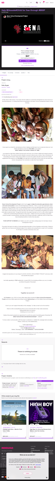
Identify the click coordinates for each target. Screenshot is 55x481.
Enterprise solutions (49, 453)
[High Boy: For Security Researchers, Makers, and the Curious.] (41, 412)
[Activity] (43, 2)
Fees (46, 448)
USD (31, 2)
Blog (32, 452)
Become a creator (49, 452)
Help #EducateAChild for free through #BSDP (23, 10)
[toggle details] (26, 438)
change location (33, 6)
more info (4, 87)
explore (34, 397)
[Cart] (40, 2)
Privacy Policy (5, 469)
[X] (4, 453)
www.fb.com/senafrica (30, 326)
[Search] (26, 2)
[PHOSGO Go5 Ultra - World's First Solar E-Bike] (14, 412)
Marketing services (49, 450)
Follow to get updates (42, 388)
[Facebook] (2, 453)
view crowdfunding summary (27, 65)
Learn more (11, 387)
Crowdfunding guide (42, 377)
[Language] (37, 2)
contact (8, 87)
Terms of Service (5, 471)
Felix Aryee (5, 12)
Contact (32, 448)
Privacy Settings (5, 472)
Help (34, 377)
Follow (28, 60)
